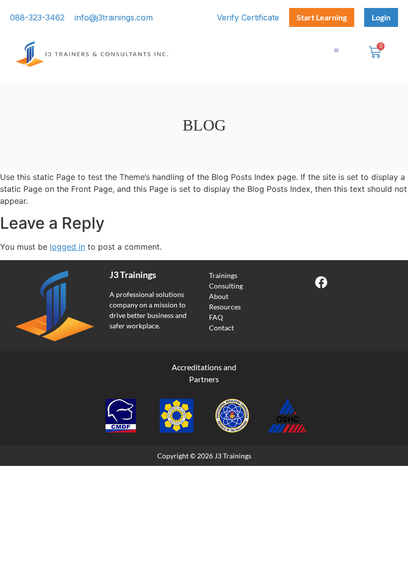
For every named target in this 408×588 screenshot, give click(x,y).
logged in (67, 247)
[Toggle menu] (336, 50)
